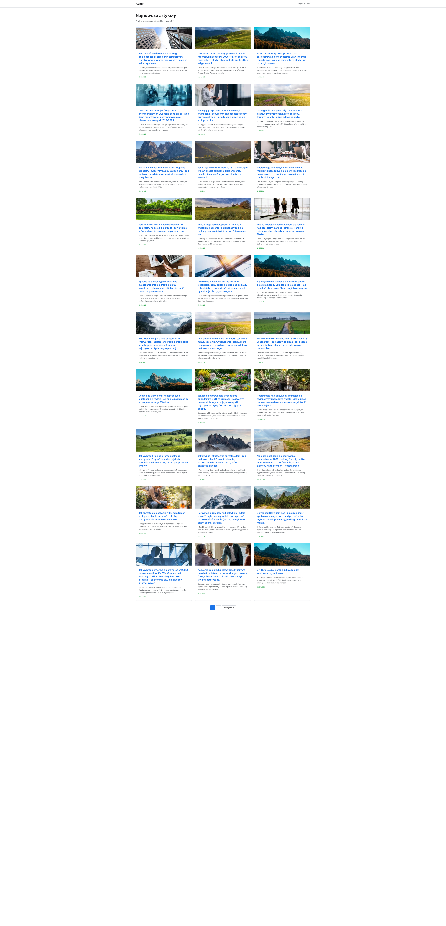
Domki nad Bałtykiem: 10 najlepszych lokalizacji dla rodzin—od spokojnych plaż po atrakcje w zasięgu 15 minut (164, 399)
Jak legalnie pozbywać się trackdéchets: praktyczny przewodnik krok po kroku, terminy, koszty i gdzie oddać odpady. (280, 113)
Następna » (229, 607)
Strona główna (303, 4)
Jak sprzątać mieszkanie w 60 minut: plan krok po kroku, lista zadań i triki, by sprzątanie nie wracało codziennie (162, 516)
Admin (140, 3)
